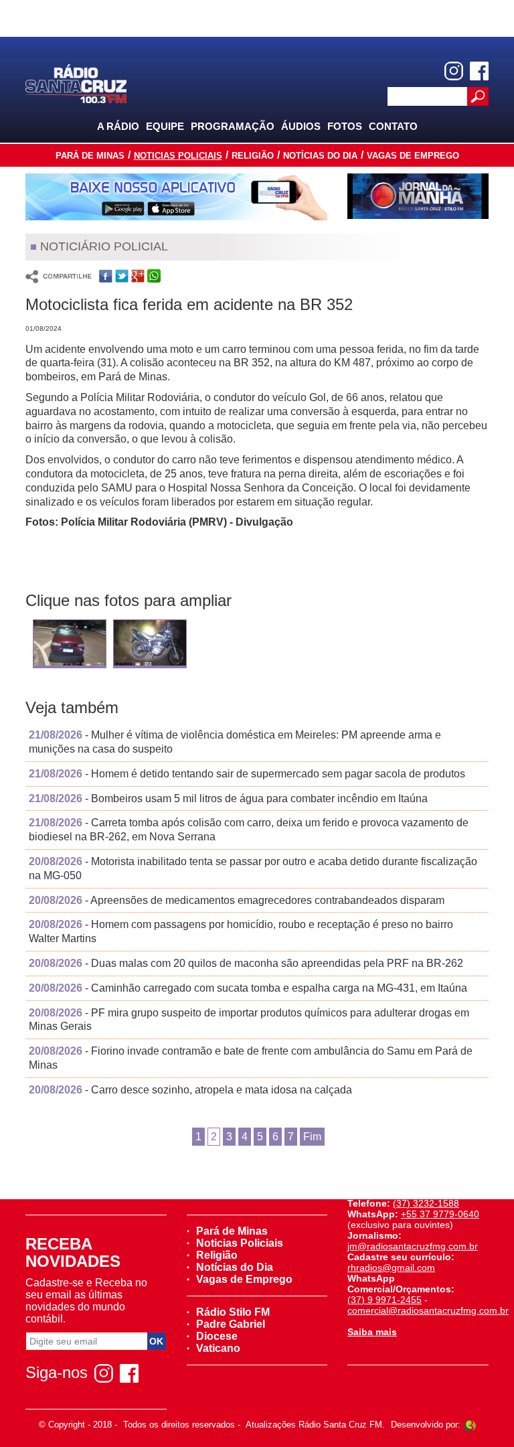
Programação (232, 126)
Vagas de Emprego (413, 156)
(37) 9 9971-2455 (384, 1299)
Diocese (217, 1336)
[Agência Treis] (470, 1425)
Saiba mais (372, 1331)
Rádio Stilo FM (233, 1312)
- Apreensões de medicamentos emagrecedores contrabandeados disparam (236, 900)
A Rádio (118, 126)
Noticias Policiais (178, 156)
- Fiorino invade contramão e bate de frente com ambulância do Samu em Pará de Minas (251, 1058)
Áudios (301, 126)
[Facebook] (479, 71)
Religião (253, 156)
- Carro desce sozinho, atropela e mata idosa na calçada (190, 1089)
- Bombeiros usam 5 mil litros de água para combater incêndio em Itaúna (228, 798)
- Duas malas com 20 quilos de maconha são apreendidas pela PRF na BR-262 (246, 963)
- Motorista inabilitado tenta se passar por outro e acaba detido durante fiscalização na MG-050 (253, 868)
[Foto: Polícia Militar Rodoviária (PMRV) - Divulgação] (69, 647)
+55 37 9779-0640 (440, 1214)
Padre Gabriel (230, 1324)
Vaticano (218, 1348)
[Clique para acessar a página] (176, 196)
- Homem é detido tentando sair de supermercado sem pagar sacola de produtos (247, 773)
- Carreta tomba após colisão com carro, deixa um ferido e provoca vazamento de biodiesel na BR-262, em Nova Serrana (248, 829)
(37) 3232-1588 (426, 1203)
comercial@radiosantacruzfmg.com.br (428, 1310)
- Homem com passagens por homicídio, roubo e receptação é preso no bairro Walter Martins (241, 931)
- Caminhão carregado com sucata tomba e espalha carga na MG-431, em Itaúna (248, 988)
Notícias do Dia (320, 156)
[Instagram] (453, 71)
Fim (312, 1136)
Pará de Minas (90, 156)
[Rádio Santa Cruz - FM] (75, 82)
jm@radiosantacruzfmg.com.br (412, 1246)
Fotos (344, 126)
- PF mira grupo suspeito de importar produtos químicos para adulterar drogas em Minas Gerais (249, 1020)
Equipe (165, 126)
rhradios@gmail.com (391, 1267)
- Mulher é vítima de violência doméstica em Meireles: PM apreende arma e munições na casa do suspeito (235, 742)
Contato (393, 126)
